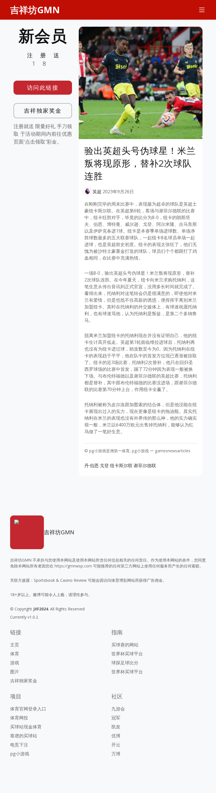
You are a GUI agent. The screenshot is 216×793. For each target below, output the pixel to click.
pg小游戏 (19, 754)
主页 (14, 645)
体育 (14, 654)
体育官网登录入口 (28, 709)
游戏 (14, 663)
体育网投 (19, 718)
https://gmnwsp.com (73, 566)
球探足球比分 (124, 663)
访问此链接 (43, 87)
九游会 (118, 709)
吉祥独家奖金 (43, 110)
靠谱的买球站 (23, 736)
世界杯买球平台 (127, 654)
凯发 (115, 727)
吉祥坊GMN (35, 10)
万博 (115, 754)
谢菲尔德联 (145, 465)
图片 (14, 672)
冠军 (115, 718)
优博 (115, 736)
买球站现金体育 (26, 727)
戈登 (104, 465)
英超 (97, 191)
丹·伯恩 (91, 465)
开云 (115, 745)
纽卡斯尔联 (121, 465)
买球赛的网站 (124, 645)
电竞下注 (19, 745)
